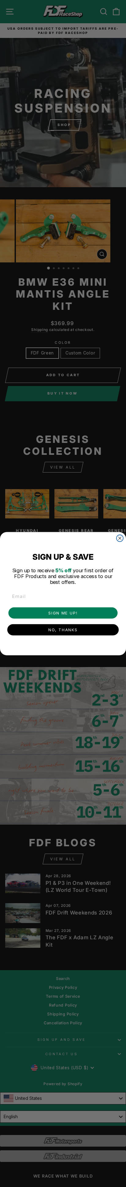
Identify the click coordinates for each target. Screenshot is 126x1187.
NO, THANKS (63, 629)
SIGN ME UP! (62, 612)
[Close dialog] (120, 538)
